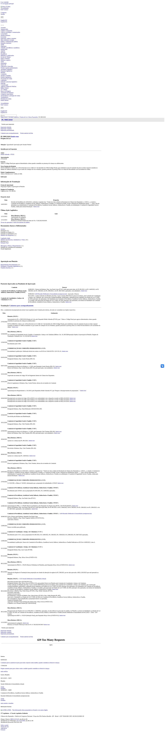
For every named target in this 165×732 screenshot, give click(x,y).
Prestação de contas (6, 99)
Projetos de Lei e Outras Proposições (29, 117)
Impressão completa (6, 128)
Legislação (4, 80)
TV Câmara (4, 89)
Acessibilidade (5, 8)
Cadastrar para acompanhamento (10, 133)
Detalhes (3, 688)
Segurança (3, 46)
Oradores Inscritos (6, 268)
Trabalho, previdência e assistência (10, 47)
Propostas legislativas (6, 71)
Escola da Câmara (5, 57)
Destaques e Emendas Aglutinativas (10, 266)
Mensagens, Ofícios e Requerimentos (11, 246)
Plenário (3, 72)
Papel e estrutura (5, 58)
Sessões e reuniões (6, 75)
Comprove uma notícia (7, 94)
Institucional (4, 49)
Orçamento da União (6, 78)
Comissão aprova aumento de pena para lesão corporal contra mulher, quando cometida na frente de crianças (30, 662)
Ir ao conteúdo (5, 2)
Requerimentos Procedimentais (9, 264)
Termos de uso (5, 726)
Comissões (4, 74)
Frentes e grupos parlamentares (9, 68)
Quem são (3, 64)
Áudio (2, 687)
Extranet (3, 730)
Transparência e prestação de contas (10, 95)
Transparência (4, 97)
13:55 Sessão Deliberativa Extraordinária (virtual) (32, 578)
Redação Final (5, 243)
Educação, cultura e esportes (8, 38)
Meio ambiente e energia (7, 40)
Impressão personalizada (7, 130)
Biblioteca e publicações (7, 55)
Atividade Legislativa (6, 69)
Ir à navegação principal (7, 3)
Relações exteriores (6, 43)
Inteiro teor (15, 136)
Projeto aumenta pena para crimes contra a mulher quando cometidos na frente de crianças (25, 668)
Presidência (4, 54)
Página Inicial (4, 117)
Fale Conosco (4, 9)
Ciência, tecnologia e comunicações (10, 32)
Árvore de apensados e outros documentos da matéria (15, 222)
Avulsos (3, 229)
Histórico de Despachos (7, 235)
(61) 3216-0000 (20, 720)
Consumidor (4, 34)
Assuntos (3, 27)
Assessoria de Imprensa (7, 92)
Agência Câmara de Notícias (8, 86)
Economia (3, 37)
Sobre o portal (4, 725)
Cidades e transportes (6, 30)
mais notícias (4, 671)
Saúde (2, 44)
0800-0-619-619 (14, 719)
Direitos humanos (5, 35)
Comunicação (4, 85)
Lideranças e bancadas (7, 66)
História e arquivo (5, 60)
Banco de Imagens (6, 91)
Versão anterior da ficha (26, 133)
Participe (3, 83)
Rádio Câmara (5, 88)
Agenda (3, 51)
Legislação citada (5, 238)
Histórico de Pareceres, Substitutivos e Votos (13, 240)
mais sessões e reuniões (7, 703)
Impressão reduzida (6, 127)
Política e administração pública (9, 41)
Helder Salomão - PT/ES (7, 154)
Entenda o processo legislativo (9, 82)
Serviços (3, 52)
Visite (2, 61)
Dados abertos (4, 100)
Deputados (4, 63)
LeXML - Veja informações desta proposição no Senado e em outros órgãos (27, 710)
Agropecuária (4, 29)
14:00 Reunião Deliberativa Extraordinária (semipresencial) (51, 294)
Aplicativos (4, 728)
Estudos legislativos (6, 77)
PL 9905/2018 (7, 120)
